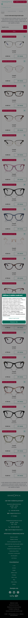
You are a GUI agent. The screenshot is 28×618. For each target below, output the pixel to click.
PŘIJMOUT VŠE (14, 322)
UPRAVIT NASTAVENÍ (14, 318)
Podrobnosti (14, 615)
